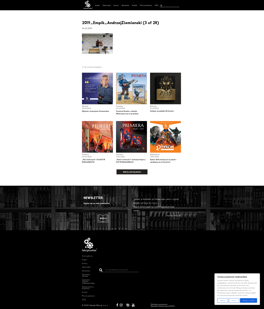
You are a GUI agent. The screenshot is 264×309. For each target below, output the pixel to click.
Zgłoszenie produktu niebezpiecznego (88, 281)
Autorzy (116, 5)
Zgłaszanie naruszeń (86, 275)
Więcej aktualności (132, 172)
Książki (97, 5)
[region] (237, 289)
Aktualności (125, 5)
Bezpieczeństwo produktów (88, 287)
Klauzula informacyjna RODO (163, 306)
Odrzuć (234, 300)
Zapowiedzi (107, 5)
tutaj (249, 290)
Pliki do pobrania (146, 5)
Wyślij (103, 218)
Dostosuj (222, 300)
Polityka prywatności (159, 304)
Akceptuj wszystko (249, 300)
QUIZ (156, 5)
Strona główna (87, 256)
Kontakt (134, 5)
